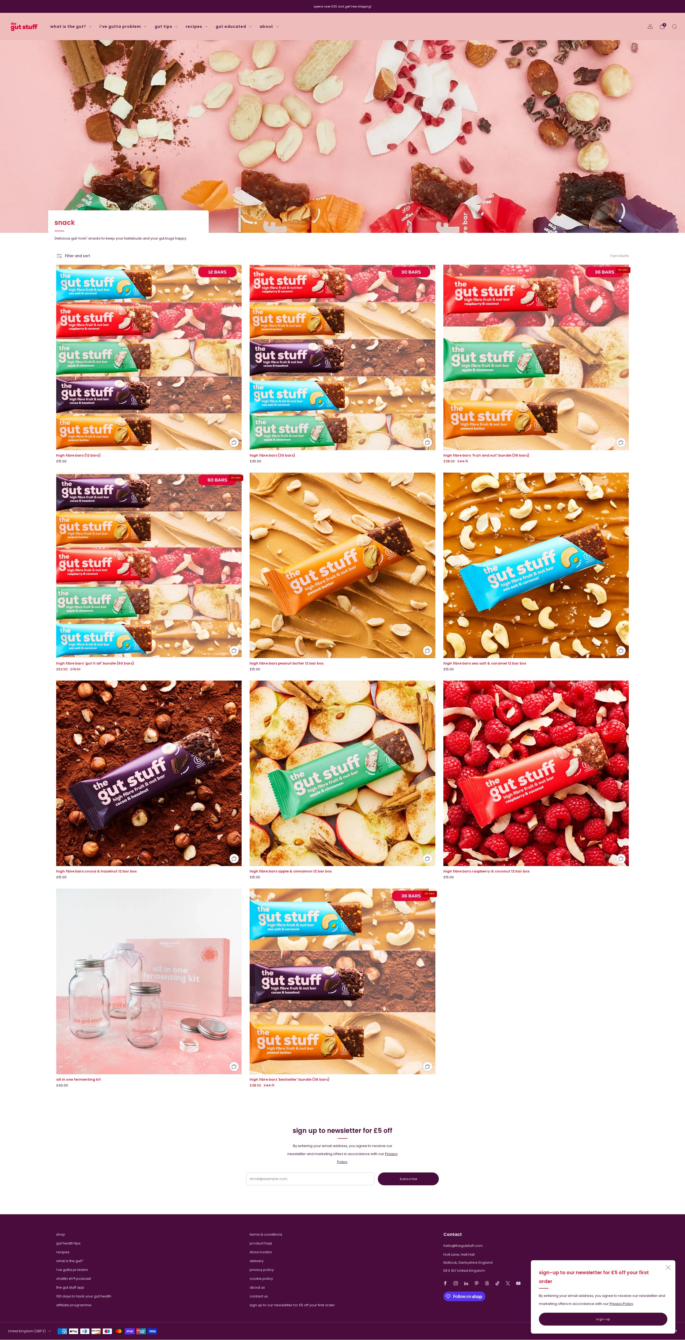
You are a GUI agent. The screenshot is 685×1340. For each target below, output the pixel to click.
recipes (194, 26)
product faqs (261, 1243)
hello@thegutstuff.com (463, 1245)
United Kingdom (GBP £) (27, 1331)
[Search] (674, 26)
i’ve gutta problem (120, 26)
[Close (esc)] (668, 1267)
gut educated (231, 26)
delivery (257, 1260)
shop (60, 1234)
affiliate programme (74, 1305)
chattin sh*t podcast (73, 1278)
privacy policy (262, 1269)
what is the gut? (68, 26)
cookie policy (261, 1278)
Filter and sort (77, 256)
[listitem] (342, 6)
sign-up (603, 1319)
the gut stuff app (70, 1287)
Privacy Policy (621, 1303)
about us (257, 1287)
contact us (259, 1296)
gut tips (163, 26)
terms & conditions (266, 1234)
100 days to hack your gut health (83, 1296)
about (266, 26)
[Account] (650, 26)
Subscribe (408, 1179)
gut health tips (68, 1243)
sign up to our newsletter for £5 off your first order (292, 1305)
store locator (261, 1252)
